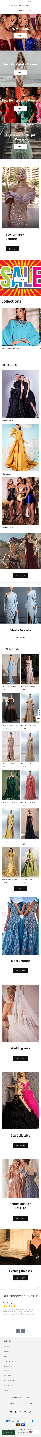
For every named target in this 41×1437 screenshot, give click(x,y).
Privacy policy (8, 1375)
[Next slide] (25, 161)
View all (21, 889)
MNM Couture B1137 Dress (9, 764)
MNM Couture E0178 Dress (28, 764)
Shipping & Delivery (10, 1361)
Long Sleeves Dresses (10, 348)
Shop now (12, 249)
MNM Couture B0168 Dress (9, 841)
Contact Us (8, 1385)
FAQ (5, 1356)
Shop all (20, 36)
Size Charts (8, 1366)
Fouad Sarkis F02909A (27, 880)
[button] (4, 11)
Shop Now (20, 279)
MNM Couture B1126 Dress (28, 687)
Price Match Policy (10, 1380)
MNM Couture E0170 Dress (28, 725)
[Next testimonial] (23, 1331)
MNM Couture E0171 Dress (28, 802)
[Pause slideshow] (38, 161)
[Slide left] (16, 354)
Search (6, 1347)
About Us (7, 1352)
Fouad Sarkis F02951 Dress (9, 880)
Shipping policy (20, 1432)
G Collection (6, 420)
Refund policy (21, 1429)
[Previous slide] (16, 161)
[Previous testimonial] (18, 1331)
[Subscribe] (31, 1403)
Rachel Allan (6, 527)
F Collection (6, 474)
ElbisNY (13, 1429)
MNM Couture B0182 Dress (28, 841)
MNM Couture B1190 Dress (9, 687)
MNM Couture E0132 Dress (9, 725)
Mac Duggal (20, 576)
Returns (7, 1371)
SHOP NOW (20, 638)
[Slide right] (25, 354)
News (6, 1390)
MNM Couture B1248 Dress (9, 802)
